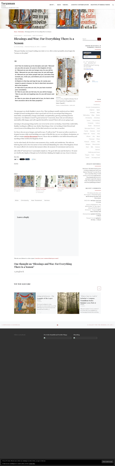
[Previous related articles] (95, 288)
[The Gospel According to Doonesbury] (68, 181)
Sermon (97, 149)
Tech (92, 155)
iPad (98, 133)
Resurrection (96, 144)
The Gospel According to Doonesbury (67, 187)
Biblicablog (86, 115)
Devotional (97, 125)
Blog (93, 115)
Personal (91, 139)
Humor (93, 133)
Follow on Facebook (19, 335)
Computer (90, 123)
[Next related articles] (99, 288)
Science (97, 147)
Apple (98, 109)
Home (15, 31)
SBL (92, 147)
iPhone (88, 136)
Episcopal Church (90, 128)
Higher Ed (86, 133)
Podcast (86, 141)
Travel (98, 155)
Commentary (96, 120)
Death (90, 125)
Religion (88, 144)
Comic (88, 120)
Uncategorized (96, 157)
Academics (97, 104)
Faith (98, 128)
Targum (87, 155)
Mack (98, 136)
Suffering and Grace (94, 152)
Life (94, 136)
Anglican (92, 109)
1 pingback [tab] (19, 271)
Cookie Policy (32, 463)
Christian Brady (19, 46)
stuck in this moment (31, 136)
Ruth (87, 147)
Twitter (87, 157)
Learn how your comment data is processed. (46, 258)
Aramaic (92, 112)
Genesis (92, 131)
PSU (98, 141)
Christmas (97, 117)
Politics (93, 141)
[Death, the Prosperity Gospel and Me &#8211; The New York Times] (46, 181)
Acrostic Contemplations (93, 107)
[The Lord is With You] (24, 181)
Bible (98, 112)
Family (86, 131)
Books (98, 115)
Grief (98, 131)
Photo (98, 139)
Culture (98, 123)
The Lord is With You (19, 187)
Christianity (21, 31)
